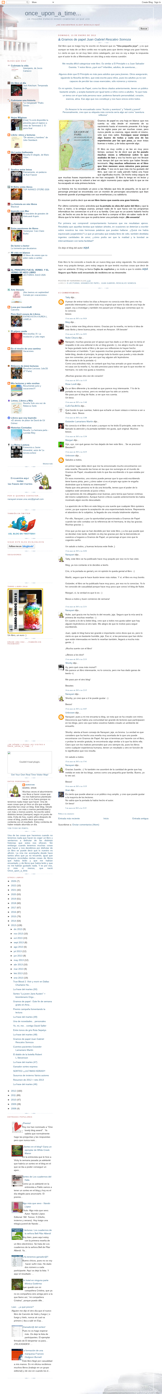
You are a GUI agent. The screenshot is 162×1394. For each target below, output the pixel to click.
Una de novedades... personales (29, 1021)
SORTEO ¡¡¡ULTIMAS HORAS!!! (29, 1071)
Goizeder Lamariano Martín (79, 421)
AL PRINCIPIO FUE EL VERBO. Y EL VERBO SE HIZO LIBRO (30, 271)
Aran (67, 790)
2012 (14, 1091)
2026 (14, 881)
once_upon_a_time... (53, 13)
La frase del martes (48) (25, 1034)
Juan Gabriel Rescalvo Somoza (118, 283)
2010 (14, 1099)
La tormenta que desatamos (24, 248)
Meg (67, 322)
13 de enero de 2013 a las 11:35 (76, 380)
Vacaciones (28, 351)
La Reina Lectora (20, 445)
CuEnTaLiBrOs (72, 406)
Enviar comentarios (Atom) (85, 824)
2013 (14, 925)
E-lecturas (73, 283)
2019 (14, 898)
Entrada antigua (140, 818)
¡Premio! (26, 1123)
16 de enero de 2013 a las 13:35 (76, 786)
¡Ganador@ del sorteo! (33, 1327)
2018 (14, 903)
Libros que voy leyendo (24, 418)
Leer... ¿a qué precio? (23, 1307)
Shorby (68, 663)
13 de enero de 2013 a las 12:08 (76, 417)
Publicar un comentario (66, 813)
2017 (14, 907)
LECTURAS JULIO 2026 (34, 275)
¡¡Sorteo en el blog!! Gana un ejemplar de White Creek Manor (37, 1150)
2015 (14, 916)
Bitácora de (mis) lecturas (25, 366)
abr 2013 (18, 964)
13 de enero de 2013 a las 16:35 (76, 452)
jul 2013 (18, 951)
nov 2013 (19, 933)
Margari (69, 440)
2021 (14, 890)
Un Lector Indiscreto (22, 152)
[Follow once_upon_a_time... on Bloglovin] (21, 548)
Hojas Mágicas (19, 117)
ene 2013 (19, 977)
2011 (13, 1095)
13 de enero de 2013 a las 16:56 (76, 551)
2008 (14, 1108)
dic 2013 (18, 929)
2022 (14, 885)
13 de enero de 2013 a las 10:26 (76, 318)
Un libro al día (18, 83)
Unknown (70, 455)
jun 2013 (18, 955)
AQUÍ (86, 248)
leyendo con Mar (20, 211)
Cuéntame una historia (23, 100)
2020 (14, 894)
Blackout (15, 207)
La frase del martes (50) (25, 989)
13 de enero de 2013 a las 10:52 (76, 334)
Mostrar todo (48, 464)
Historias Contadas (21, 427)
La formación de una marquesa (33, 1353)
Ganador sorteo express (25, 1066)
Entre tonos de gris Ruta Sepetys (29, 1030)
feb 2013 (18, 973)
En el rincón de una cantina (26, 348)
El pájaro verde (19, 331)
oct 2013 (18, 938)
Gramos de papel (96, 39)
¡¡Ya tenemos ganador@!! (35, 1257)
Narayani (69, 554)
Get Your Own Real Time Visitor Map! (29, 774)
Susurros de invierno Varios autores (31, 1075)
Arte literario (17, 289)
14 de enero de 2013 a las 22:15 (76, 690)
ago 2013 (19, 947)
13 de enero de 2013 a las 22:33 (76, 659)
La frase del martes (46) (25, 1084)
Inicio (106, 818)
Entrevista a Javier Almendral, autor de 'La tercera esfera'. (33, 450)
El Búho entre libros (21, 187)
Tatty (67, 297)
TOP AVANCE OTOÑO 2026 (36, 189)
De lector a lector (20, 245)
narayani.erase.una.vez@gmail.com (26, 499)
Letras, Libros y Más (22, 400)
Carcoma (15, 310)
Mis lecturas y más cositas (25, 383)
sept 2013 (19, 942)
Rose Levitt (71, 384)
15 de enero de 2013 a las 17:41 (76, 761)
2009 (14, 1104)
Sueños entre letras (21, 169)
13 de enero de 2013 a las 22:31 (76, 606)
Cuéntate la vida (19, 65)
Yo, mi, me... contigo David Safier (29, 1025)
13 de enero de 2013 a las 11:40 (76, 402)
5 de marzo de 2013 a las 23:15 (75, 808)
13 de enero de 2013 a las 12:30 (76, 436)
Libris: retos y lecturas (23, 135)
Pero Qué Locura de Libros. (26, 314)
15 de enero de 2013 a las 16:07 (76, 709)
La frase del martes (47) (25, 1062)
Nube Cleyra (71, 337)
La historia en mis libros (24, 204)
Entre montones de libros (24, 228)
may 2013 (19, 960)
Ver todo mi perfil (18, 828)
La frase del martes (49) (25, 1017)
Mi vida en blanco (20, 252)
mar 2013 (19, 969)
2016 (14, 912)
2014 (14, 921)
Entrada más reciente (69, 818)
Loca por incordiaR (21, 307)
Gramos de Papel (90, 283)
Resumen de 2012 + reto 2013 (28, 1080)
